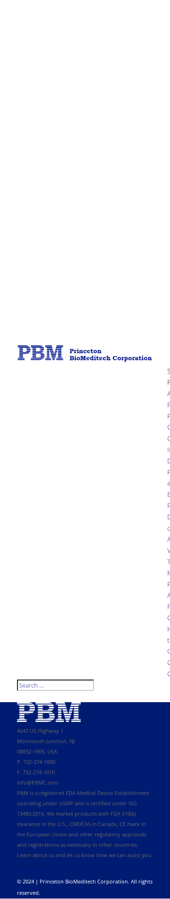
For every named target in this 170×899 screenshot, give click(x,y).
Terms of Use (33, 870)
